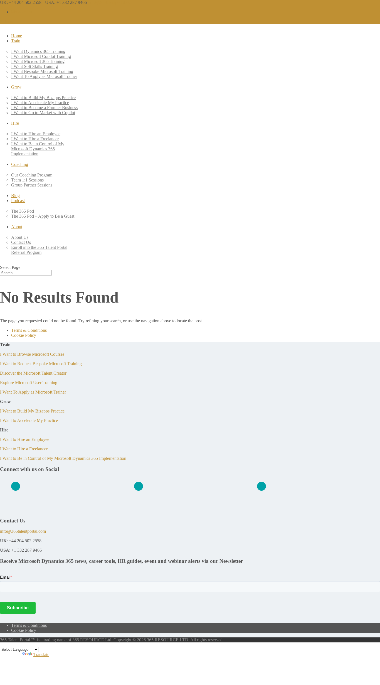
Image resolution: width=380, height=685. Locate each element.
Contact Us (21, 242)
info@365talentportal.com (23, 531)
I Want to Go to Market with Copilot (43, 112)
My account (21, 11)
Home (16, 35)
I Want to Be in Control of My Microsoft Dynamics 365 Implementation (37, 148)
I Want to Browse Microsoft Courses (32, 354)
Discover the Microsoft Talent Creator (33, 373)
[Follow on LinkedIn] (15, 486)
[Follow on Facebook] (138, 486)
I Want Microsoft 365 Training (38, 61)
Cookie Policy (23, 335)
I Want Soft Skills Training (34, 66)
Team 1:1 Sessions (27, 180)
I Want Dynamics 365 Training (38, 51)
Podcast (18, 200)
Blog (15, 195)
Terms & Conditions (29, 330)
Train (15, 40)
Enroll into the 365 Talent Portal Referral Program (39, 250)
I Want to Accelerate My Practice (40, 102)
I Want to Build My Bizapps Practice (43, 97)
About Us (19, 237)
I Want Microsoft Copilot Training (41, 56)
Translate (41, 654)
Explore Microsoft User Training (28, 382)
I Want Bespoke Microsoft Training (42, 71)
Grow (16, 87)
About (16, 226)
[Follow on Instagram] (261, 486)
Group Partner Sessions (31, 185)
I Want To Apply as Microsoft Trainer (44, 76)
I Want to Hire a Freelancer (35, 138)
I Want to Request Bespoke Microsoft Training (41, 363)
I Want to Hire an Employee (35, 133)
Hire (15, 123)
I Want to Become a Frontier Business (44, 107)
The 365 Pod (22, 211)
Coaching (19, 164)
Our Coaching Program (31, 175)
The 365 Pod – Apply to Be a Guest (42, 216)
